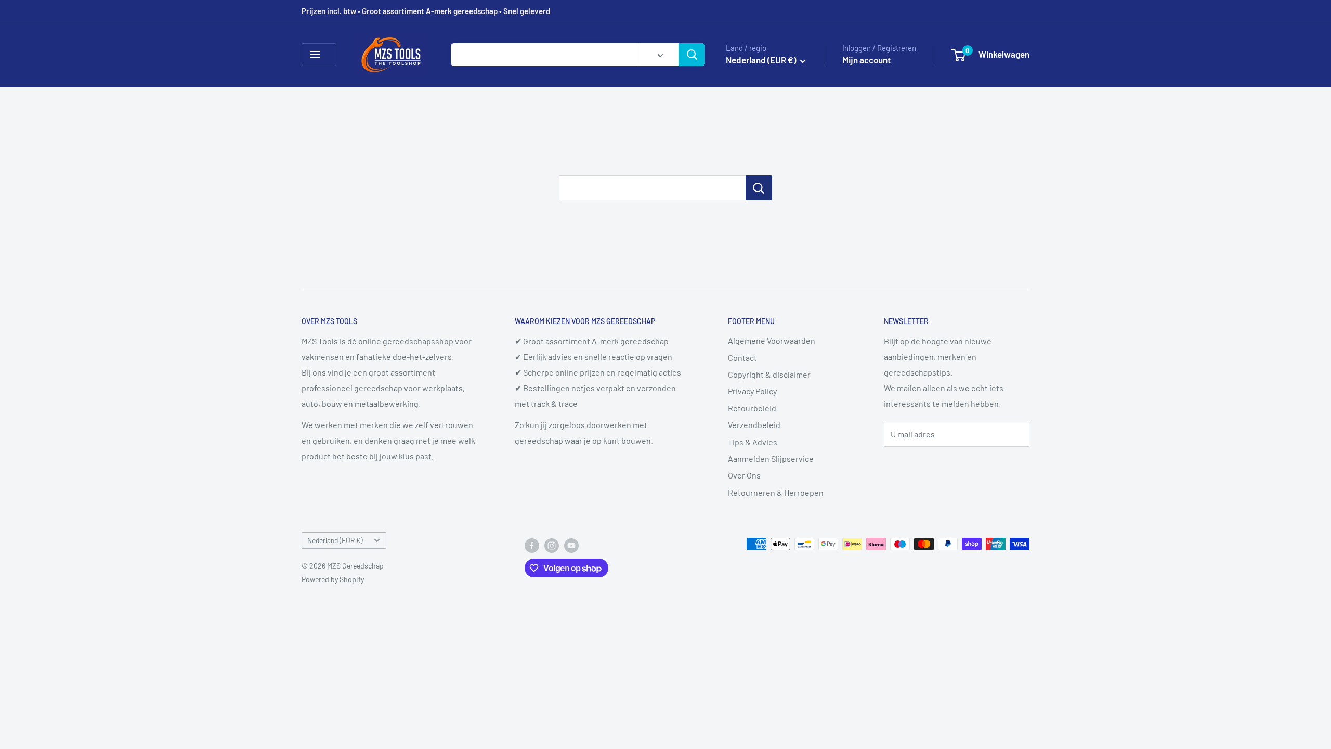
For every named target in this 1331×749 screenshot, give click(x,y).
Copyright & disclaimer (769, 374)
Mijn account (866, 60)
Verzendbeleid (754, 425)
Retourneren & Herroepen (776, 492)
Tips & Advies (752, 442)
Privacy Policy (752, 391)
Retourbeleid (752, 408)
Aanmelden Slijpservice (771, 458)
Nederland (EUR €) (335, 540)
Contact (742, 358)
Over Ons (744, 475)
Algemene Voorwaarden (771, 340)
